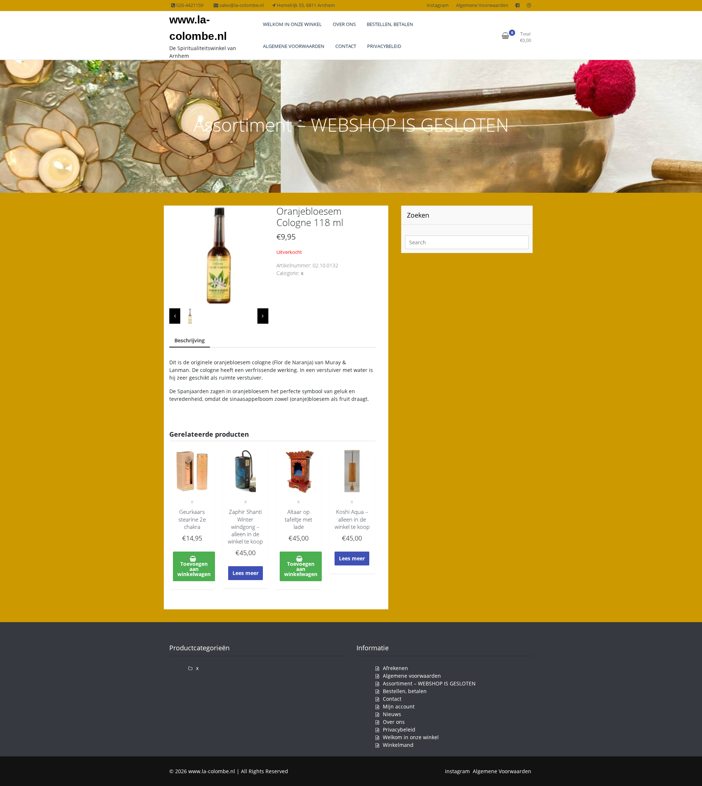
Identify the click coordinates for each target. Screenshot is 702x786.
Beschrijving (189, 340)
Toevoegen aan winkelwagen (194, 569)
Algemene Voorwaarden (482, 5)
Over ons (394, 721)
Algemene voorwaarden (412, 675)
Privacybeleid (399, 729)
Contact (392, 698)
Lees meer (245, 572)
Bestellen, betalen (405, 691)
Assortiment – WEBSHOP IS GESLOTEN (429, 683)
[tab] (189, 340)
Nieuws (392, 714)
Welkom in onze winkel (411, 737)
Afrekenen (395, 668)
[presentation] (174, 316)
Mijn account (399, 706)
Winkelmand (398, 744)
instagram (438, 5)
